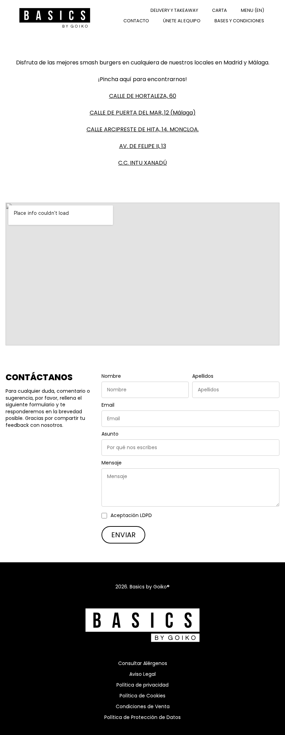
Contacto (136, 20)
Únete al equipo (182, 20)
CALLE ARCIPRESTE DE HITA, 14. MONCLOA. (143, 129)
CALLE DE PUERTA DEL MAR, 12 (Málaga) (143, 113)
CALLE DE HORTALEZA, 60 (142, 96)
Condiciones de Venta (143, 706)
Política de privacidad (142, 684)
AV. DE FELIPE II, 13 (142, 146)
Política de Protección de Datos (142, 717)
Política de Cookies (142, 695)
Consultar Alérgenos (142, 663)
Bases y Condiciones (239, 20)
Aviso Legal (142, 674)
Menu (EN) (252, 10)
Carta (219, 10)
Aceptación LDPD (131, 515)
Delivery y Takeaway (174, 10)
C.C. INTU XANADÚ (142, 163)
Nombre (111, 376)
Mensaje (111, 462)
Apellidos (202, 376)
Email (107, 404)
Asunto (110, 433)
